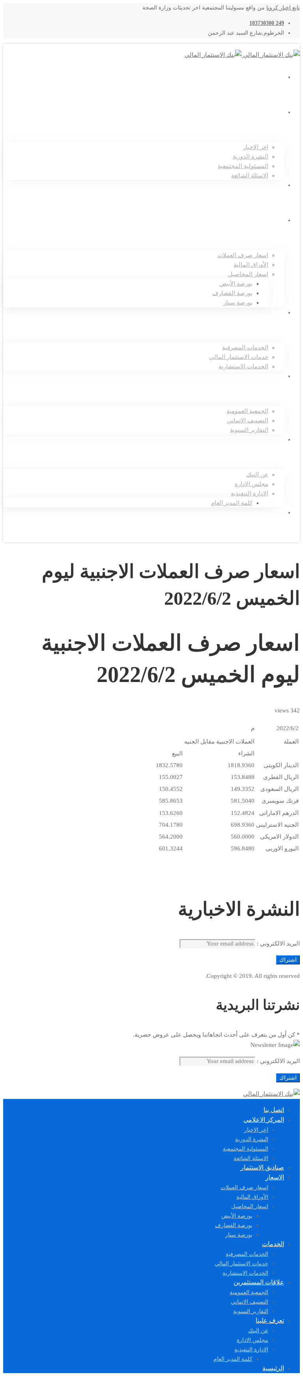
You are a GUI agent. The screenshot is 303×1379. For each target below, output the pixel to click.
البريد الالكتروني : (277, 943)
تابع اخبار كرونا (283, 8)
